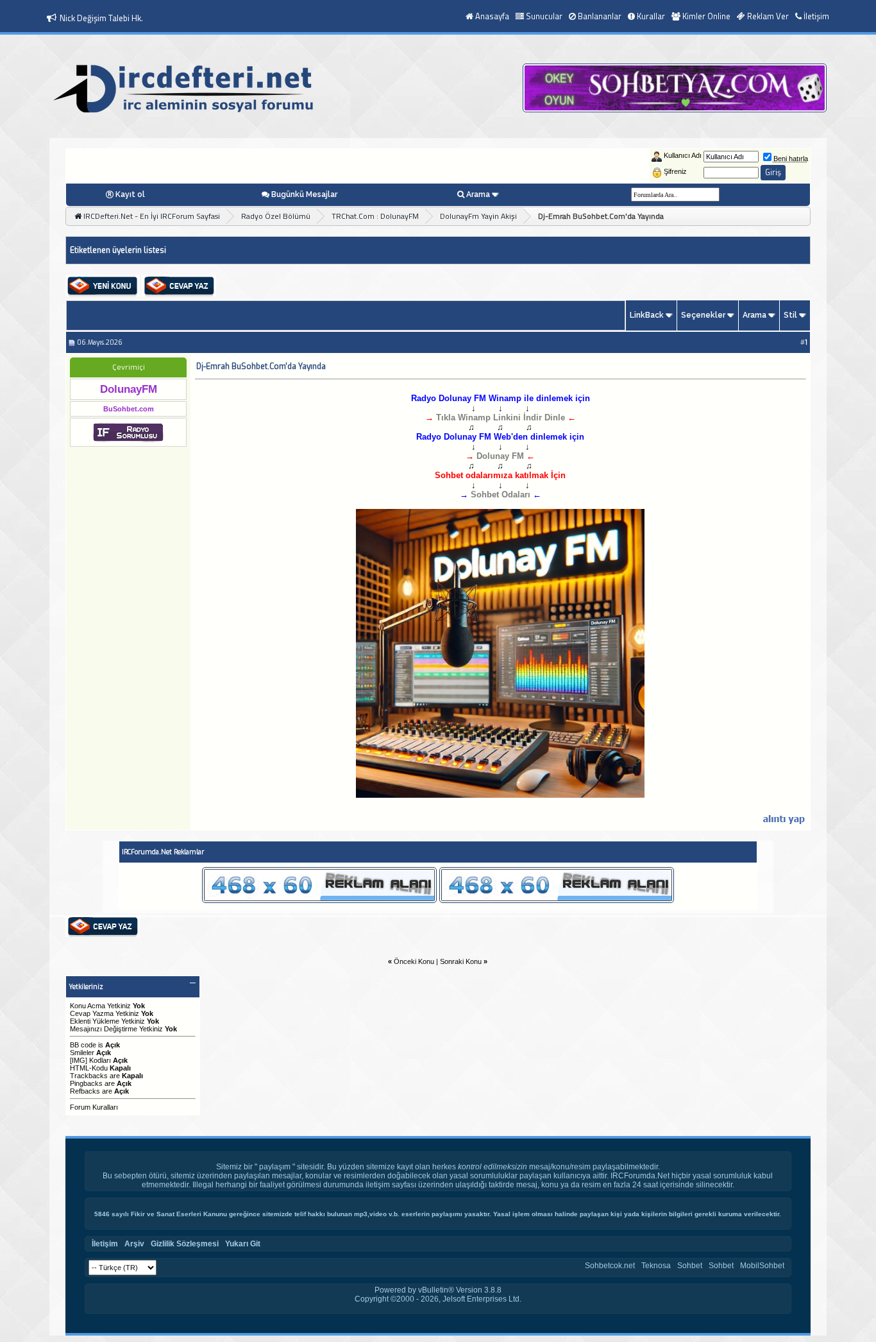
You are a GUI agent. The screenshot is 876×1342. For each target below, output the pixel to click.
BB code (83, 1045)
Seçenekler (703, 315)
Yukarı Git (242, 1243)
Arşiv (134, 1243)
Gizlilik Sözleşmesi (185, 1243)
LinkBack (647, 315)
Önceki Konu (414, 961)
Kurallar (651, 16)
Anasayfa (492, 16)
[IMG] (78, 1060)
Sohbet (689, 1265)
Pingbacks (86, 1083)
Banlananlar (599, 16)
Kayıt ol (130, 194)
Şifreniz (675, 171)
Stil (790, 315)
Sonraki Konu (461, 961)
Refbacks (85, 1091)
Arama (478, 194)
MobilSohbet (762, 1265)
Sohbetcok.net (610, 1265)
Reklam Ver (768, 16)
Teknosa (656, 1265)
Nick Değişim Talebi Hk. (101, 18)
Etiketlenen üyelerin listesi (118, 250)
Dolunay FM (500, 456)
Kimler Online (706, 16)
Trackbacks (89, 1076)
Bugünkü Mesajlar (304, 194)
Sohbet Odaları (500, 494)
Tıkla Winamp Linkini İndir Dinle (500, 417)
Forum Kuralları (94, 1107)
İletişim (816, 16)
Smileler (82, 1052)
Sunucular (544, 16)
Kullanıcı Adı (683, 155)
